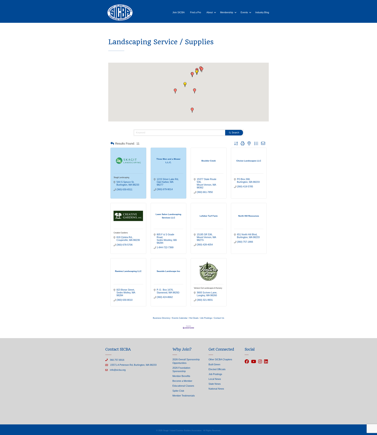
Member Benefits (181, 376)
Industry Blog (262, 12)
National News (216, 389)
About (209, 12)
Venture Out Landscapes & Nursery (208, 288)
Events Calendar (179, 318)
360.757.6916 (117, 360)
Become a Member (182, 381)
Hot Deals (193, 318)
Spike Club (178, 391)
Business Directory (161, 318)
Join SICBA (178, 12)
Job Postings (206, 318)
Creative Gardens (121, 232)
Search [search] (235, 132)
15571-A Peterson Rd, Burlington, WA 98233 (133, 365)
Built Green (214, 364)
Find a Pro (195, 12)
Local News (215, 379)
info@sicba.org (118, 370)
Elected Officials (217, 369)
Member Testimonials (183, 395)
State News (215, 384)
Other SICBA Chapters (220, 359)
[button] (196, 72)
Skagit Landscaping (121, 177)
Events (244, 12)
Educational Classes (183, 386)
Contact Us (219, 318)
